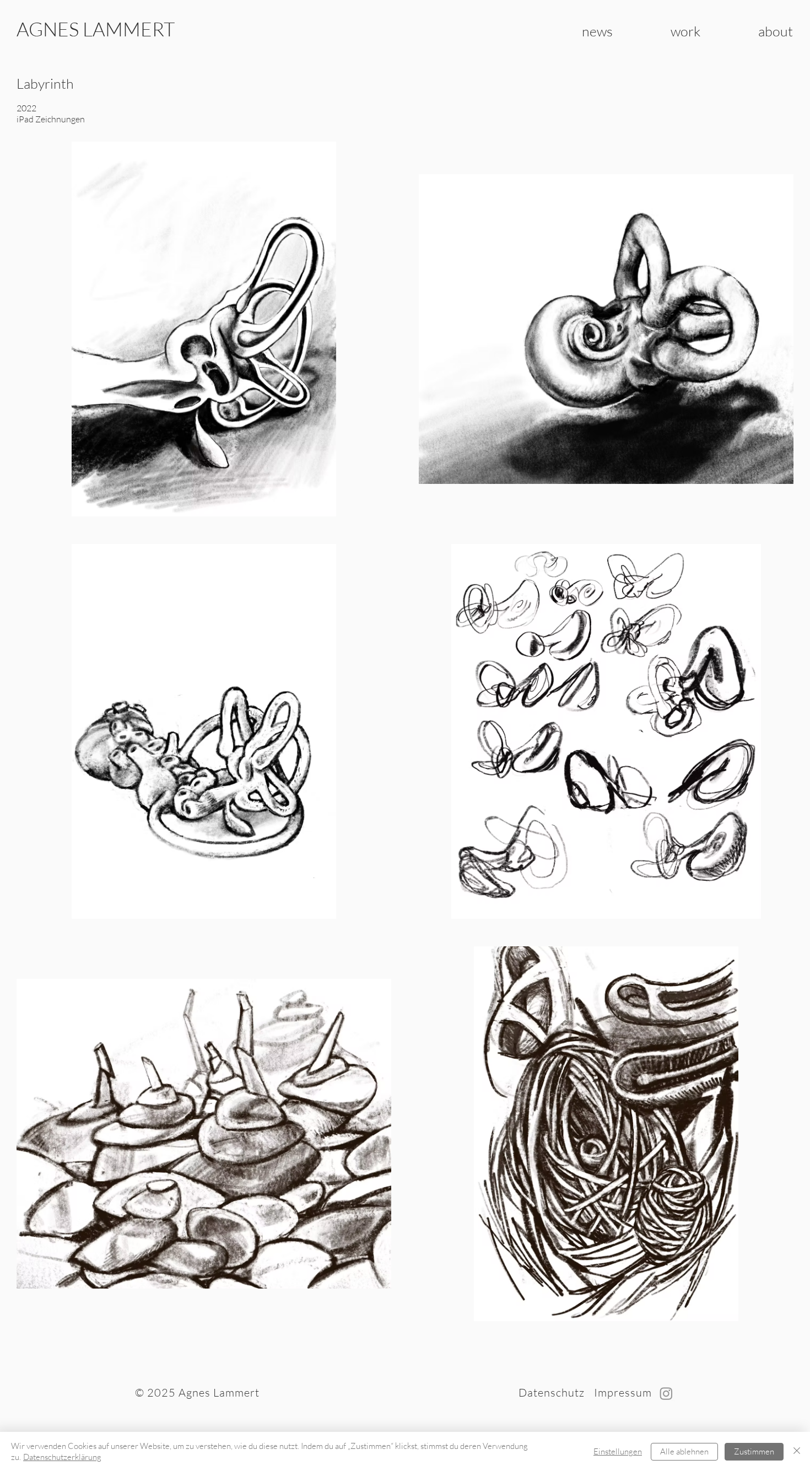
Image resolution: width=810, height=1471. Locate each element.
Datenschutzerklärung (62, 1457)
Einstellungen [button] (617, 1451)
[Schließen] (796, 1451)
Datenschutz (552, 1392)
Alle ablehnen (684, 1451)
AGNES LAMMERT (96, 29)
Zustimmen (754, 1451)
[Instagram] (666, 1393)
